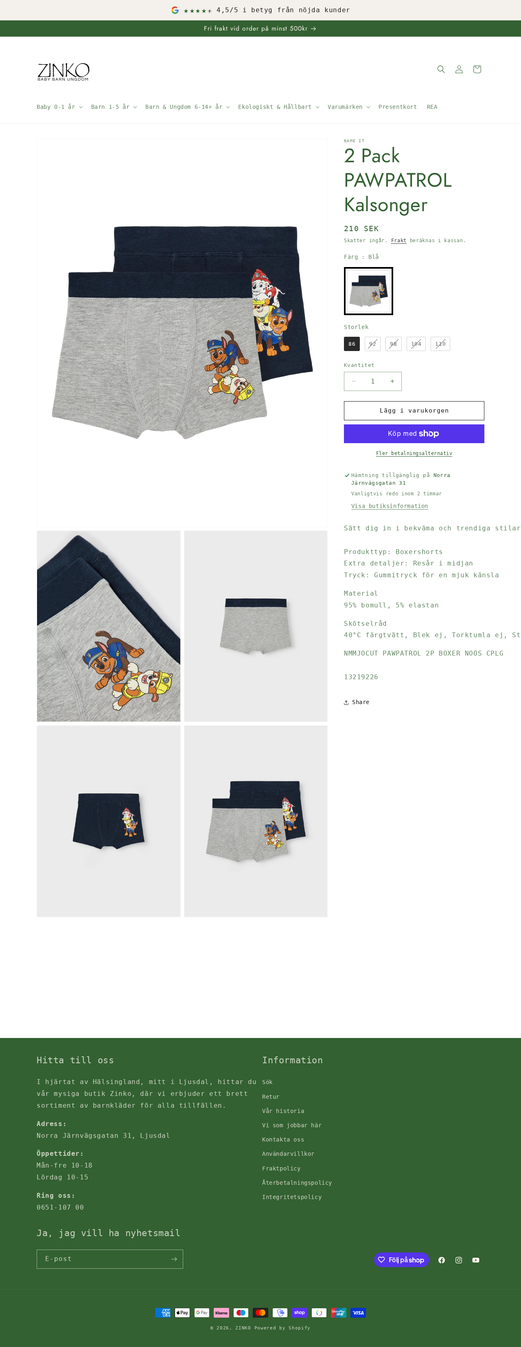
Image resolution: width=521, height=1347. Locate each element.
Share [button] (361, 702)
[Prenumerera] (174, 1259)
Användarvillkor (288, 1153)
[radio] (368, 291)
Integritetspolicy (292, 1197)
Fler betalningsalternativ (414, 453)
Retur (271, 1096)
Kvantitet (359, 365)
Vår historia (283, 1111)
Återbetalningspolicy (297, 1182)
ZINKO (243, 1328)
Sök (267, 1082)
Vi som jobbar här (292, 1125)
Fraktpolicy (281, 1168)
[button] (59, 106)
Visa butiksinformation (389, 506)
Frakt (399, 240)
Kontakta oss (283, 1139)
